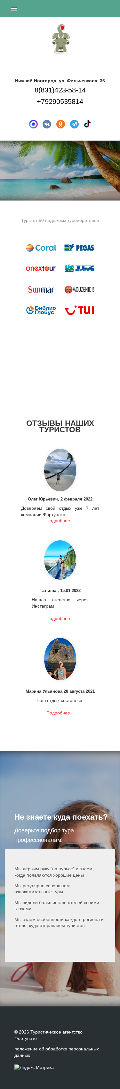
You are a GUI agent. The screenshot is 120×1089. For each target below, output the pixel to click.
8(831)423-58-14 (60, 90)
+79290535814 (60, 102)
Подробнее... (60, 520)
